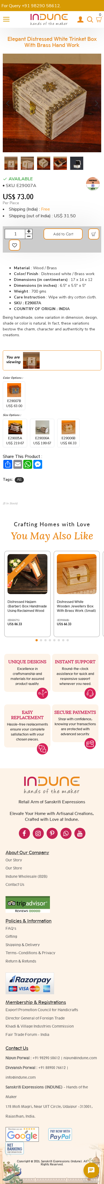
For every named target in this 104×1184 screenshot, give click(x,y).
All (19, 479)
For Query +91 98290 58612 (30, 6)
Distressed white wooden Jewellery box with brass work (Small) (76, 606)
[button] (7, 103)
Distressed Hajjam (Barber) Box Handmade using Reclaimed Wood (27, 606)
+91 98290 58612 (46, 1058)
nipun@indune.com (80, 1058)
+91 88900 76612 (52, 1067)
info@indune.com (20, 1077)
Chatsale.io (91, 1181)
